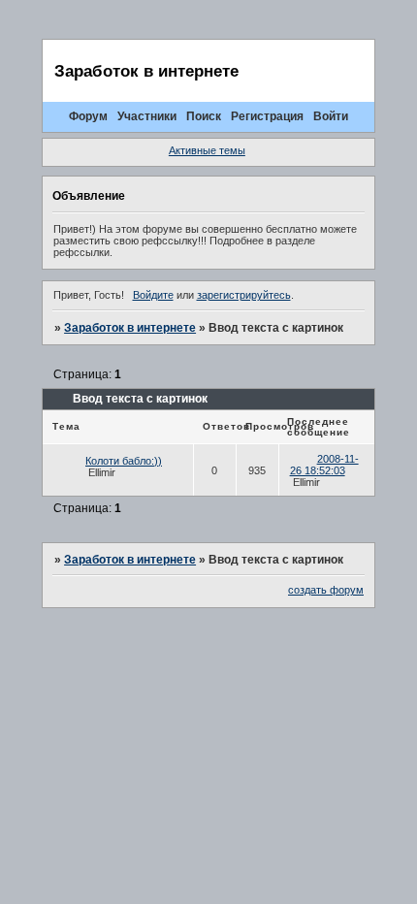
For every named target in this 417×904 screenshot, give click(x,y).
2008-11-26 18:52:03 (324, 464)
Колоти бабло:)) (123, 461)
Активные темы (207, 150)
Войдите (153, 295)
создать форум (326, 590)
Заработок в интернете (130, 328)
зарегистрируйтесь (244, 295)
